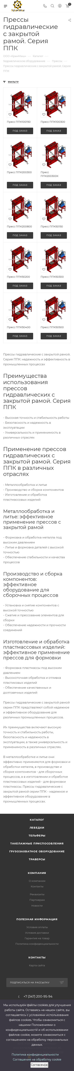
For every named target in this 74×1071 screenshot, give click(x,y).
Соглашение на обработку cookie (37, 1059)
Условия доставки (37, 932)
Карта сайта (37, 965)
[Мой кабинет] (60, 6)
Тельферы (37, 835)
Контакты (37, 886)
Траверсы (37, 859)
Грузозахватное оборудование (37, 851)
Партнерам (37, 899)
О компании (37, 880)
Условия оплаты (37, 927)
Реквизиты (37, 894)
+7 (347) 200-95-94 (37, 996)
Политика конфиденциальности (37, 943)
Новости (37, 905)
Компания (37, 872)
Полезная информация (37, 919)
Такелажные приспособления (37, 843)
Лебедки (37, 827)
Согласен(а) (39, 1065)
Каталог (37, 819)
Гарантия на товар (37, 938)
